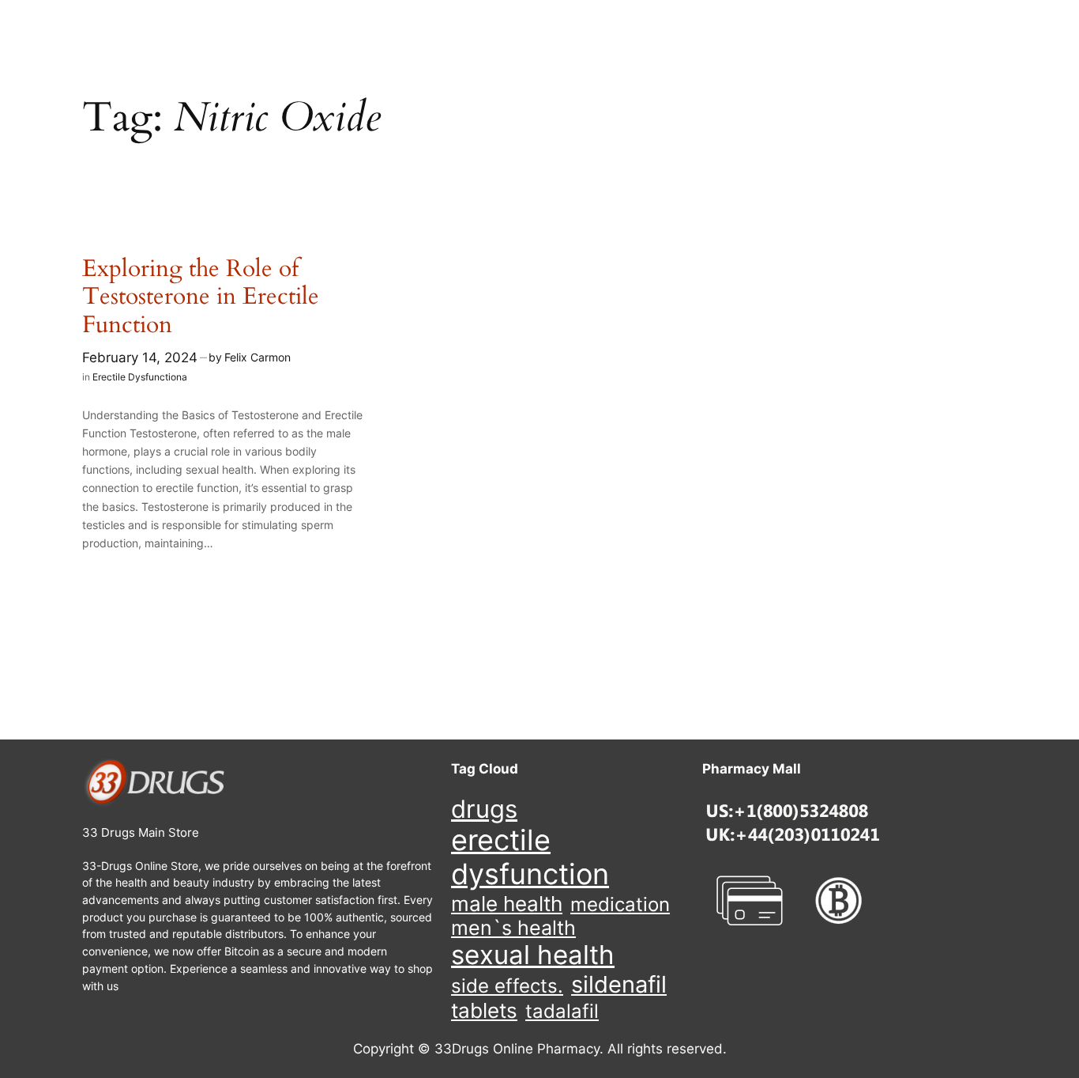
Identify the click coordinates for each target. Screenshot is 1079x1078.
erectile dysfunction (530, 857)
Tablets (484, 1010)
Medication (620, 905)
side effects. (507, 985)
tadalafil (562, 1011)
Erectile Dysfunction (137, 377)
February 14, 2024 (139, 357)
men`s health (513, 928)
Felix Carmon (257, 357)
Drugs (484, 808)
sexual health (533, 955)
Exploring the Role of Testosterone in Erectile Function (200, 297)
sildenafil (619, 984)
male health (506, 904)
